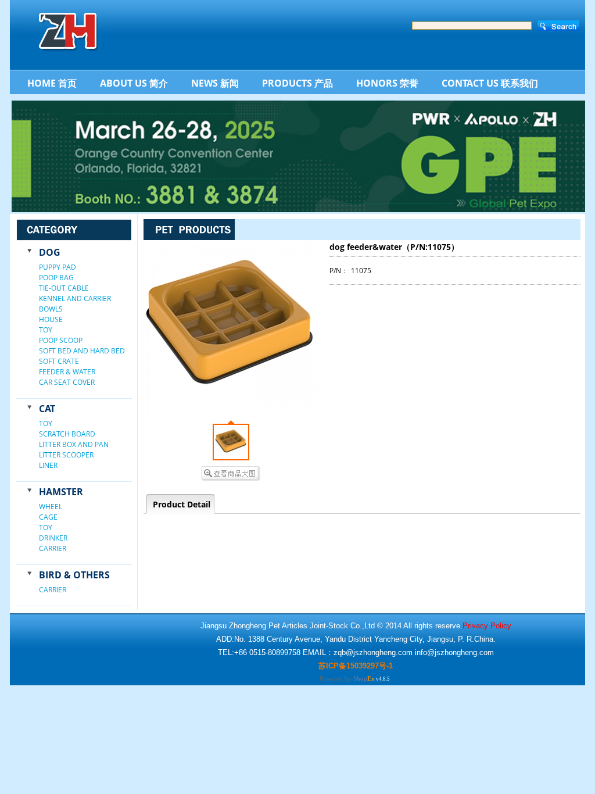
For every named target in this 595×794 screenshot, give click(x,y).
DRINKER (53, 538)
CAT (47, 408)
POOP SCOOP (61, 340)
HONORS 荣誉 (387, 83)
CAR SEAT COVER (67, 382)
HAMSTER (61, 491)
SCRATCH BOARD (67, 434)
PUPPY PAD (57, 267)
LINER (48, 465)
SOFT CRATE (59, 361)
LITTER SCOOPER (66, 455)
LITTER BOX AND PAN (74, 444)
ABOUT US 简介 (134, 83)
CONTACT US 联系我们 (490, 83)
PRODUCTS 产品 (297, 83)
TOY (45, 330)
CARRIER (52, 548)
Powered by (347, 678)
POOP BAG (56, 277)
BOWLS (51, 309)
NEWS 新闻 (215, 83)
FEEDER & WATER (67, 372)
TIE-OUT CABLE (64, 288)
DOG (49, 252)
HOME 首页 (52, 83)
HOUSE (51, 319)
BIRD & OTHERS (74, 574)
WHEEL (50, 507)
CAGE (48, 517)
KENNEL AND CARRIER (75, 298)
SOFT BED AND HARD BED (82, 351)
